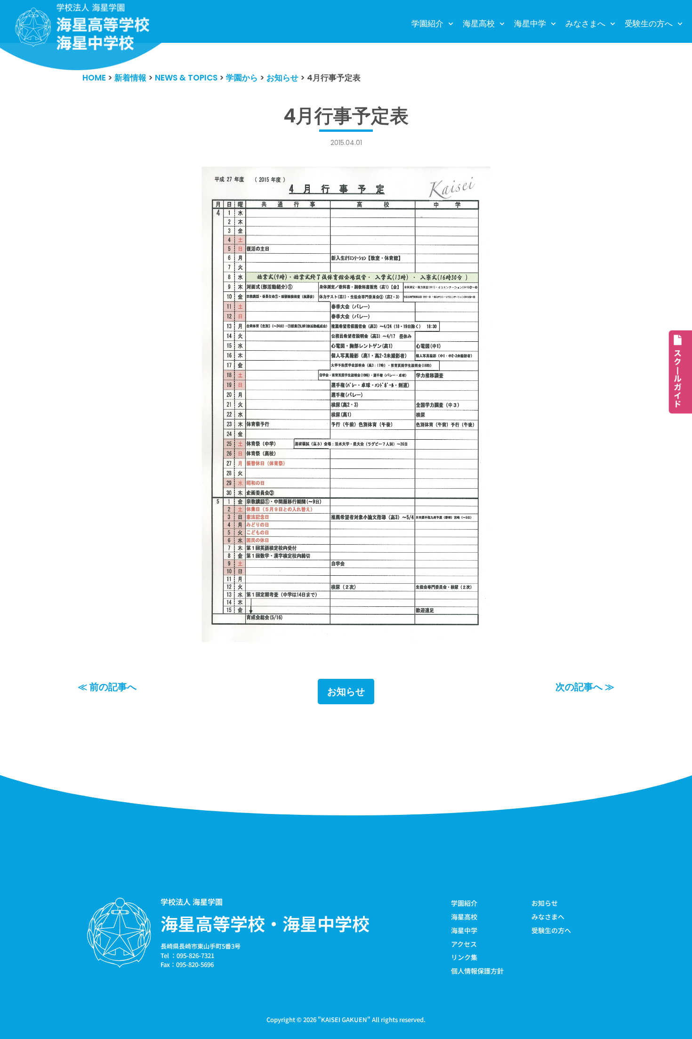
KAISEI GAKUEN (344, 1019)
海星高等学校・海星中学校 (265, 923)
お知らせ (346, 691)
